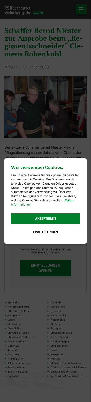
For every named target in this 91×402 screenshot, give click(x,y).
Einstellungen (45, 232)
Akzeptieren (45, 218)
